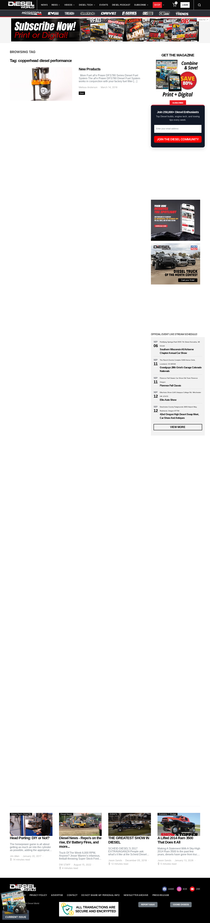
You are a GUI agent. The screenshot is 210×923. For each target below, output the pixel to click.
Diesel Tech (86, 5)
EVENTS (113, 814)
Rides (55, 5)
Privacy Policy (38, 895)
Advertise (57, 895)
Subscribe (140, 5)
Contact (72, 895)
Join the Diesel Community (178, 139)
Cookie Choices (181, 904)
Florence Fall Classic (170, 385)
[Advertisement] (175, 772)
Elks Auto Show (168, 399)
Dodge (173, 814)
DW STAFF (64, 864)
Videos (68, 5)
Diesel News (66, 814)
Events (103, 5)
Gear (82, 93)
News (44, 5)
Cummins (163, 814)
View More (177, 427)
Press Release (160, 895)
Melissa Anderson (88, 87)
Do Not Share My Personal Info (100, 895)
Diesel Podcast (121, 5)
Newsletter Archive (136, 895)
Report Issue (148, 904)
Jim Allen (14, 856)
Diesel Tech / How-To (21, 814)
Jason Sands (115, 860)
